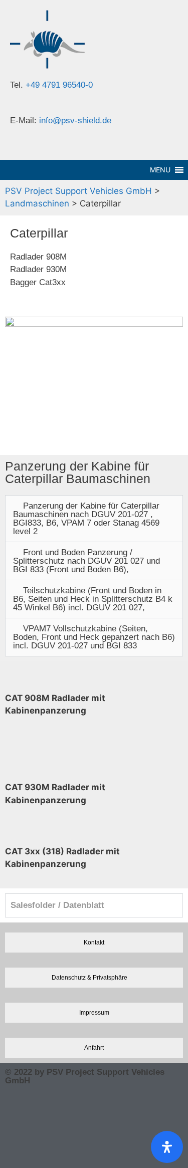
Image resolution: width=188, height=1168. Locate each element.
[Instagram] (17, 1107)
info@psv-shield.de (75, 120)
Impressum (94, 1012)
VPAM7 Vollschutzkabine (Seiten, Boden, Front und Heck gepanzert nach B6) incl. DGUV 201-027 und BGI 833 (94, 637)
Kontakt (94, 942)
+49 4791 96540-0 (59, 85)
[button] (94, 519)
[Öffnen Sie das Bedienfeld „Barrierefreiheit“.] (167, 1147)
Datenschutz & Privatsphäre (89, 977)
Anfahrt (94, 1047)
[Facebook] (17, 1145)
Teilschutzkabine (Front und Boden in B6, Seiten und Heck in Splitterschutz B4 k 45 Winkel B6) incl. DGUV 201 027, (92, 599)
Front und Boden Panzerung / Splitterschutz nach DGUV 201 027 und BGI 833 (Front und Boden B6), (86, 561)
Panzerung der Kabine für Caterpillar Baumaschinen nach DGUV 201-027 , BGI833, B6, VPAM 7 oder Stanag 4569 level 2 (86, 518)
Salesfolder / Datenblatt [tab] (57, 905)
